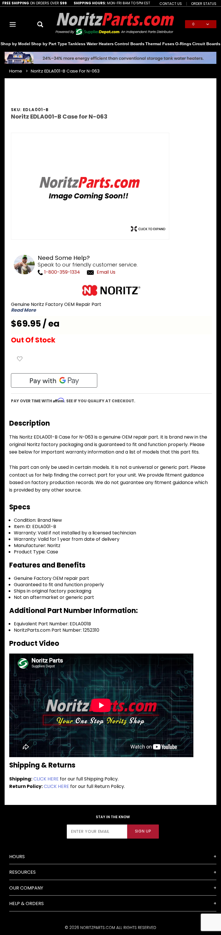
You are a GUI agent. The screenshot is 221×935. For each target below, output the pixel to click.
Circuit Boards (206, 43)
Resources (22, 872)
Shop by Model (15, 43)
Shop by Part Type (49, 43)
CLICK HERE (46, 779)
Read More (23, 310)
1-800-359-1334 (61, 272)
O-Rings (183, 43)
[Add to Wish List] (20, 358)
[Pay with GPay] (54, 380)
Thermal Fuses (159, 43)
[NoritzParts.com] (115, 24)
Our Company (26, 888)
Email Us (106, 272)
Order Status (203, 3)
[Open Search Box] (40, 24)
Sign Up (143, 831)
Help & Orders (26, 903)
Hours (17, 856)
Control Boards (129, 43)
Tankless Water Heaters (91, 43)
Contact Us (170, 3)
